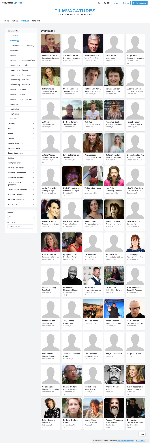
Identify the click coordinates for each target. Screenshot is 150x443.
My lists (36, 21)
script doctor (14, 104)
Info (98, 3)
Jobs (19, 3)
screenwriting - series (17, 89)
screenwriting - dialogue (18, 70)
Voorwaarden (140, 441)
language (11, 222)
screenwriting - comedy (18, 65)
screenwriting (14, 55)
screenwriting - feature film (19, 85)
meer (142, 434)
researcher (13, 50)
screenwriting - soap (17, 94)
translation (13, 119)
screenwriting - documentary (20, 75)
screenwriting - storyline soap (20, 99)
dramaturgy (14, 41)
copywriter (13, 36)
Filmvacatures (75, 10)
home (6, 21)
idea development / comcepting (21, 45)
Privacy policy (129, 441)
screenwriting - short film (19, 80)
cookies (120, 441)
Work (15, 21)
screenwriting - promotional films (22, 60)
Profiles (25, 21)
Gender (10, 213)
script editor (14, 109)
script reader (14, 114)
